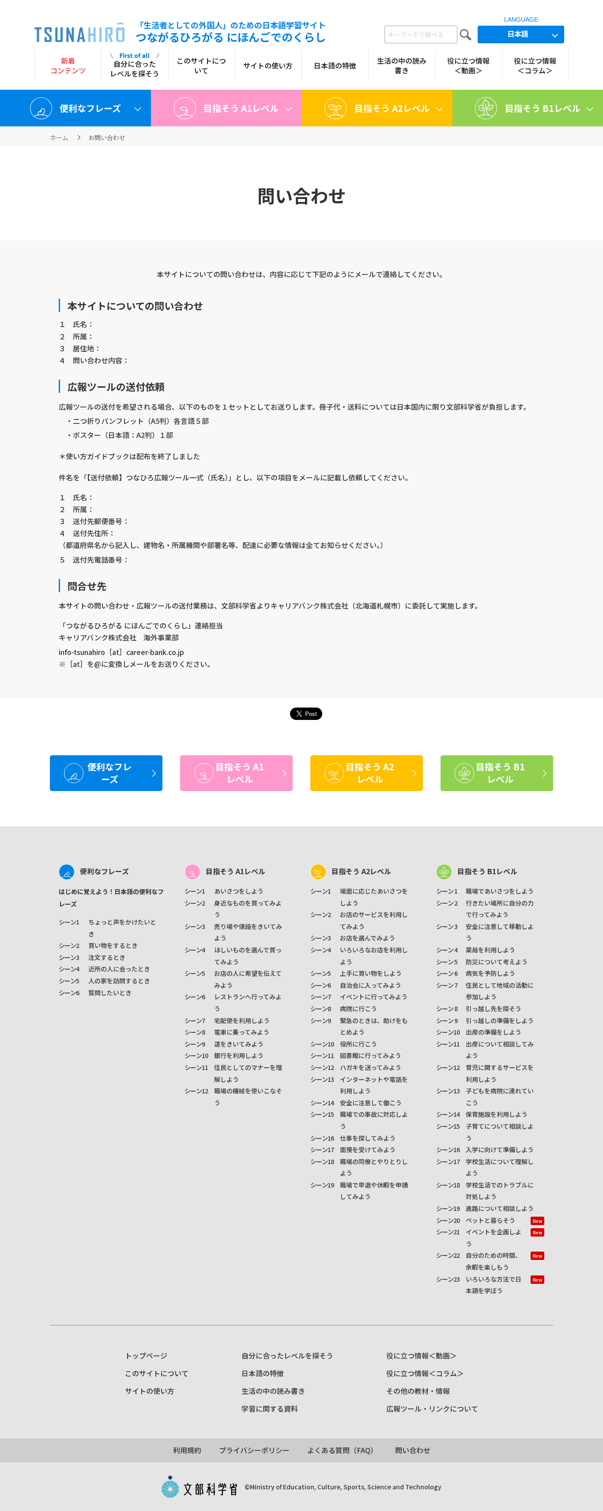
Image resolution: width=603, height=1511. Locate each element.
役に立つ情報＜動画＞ (421, 1355)
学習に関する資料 (269, 1408)
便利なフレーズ (104, 871)
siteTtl (79, 32)
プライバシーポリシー (254, 1450)
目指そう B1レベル (487, 871)
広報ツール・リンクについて (432, 1408)
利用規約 (187, 1450)
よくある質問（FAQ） (342, 1450)
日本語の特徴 (262, 1373)
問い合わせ (412, 1450)
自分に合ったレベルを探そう (287, 1355)
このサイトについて (156, 1373)
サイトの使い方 (149, 1390)
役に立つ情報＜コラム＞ (425, 1373)
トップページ (146, 1355)
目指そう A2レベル (361, 871)
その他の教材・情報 (418, 1390)
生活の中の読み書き (273, 1390)
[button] (75, 108)
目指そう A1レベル (235, 871)
